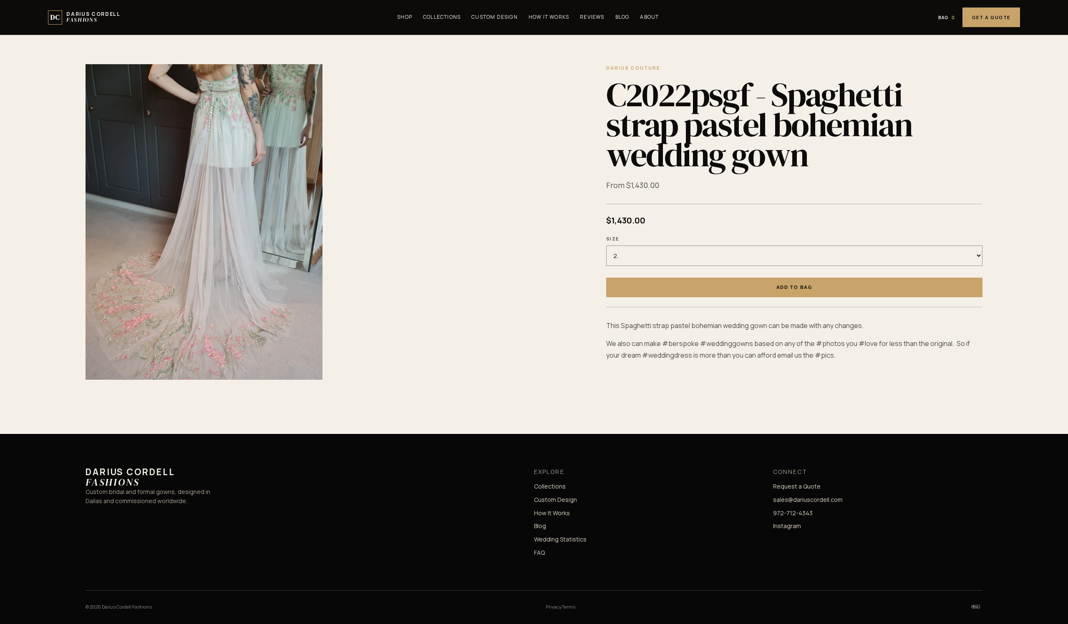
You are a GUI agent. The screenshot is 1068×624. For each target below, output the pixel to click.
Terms (568, 607)
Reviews (592, 16)
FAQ (539, 552)
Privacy (554, 607)
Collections (442, 16)
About (649, 16)
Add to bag (794, 287)
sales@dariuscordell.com (808, 500)
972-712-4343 (793, 513)
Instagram (787, 526)
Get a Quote (991, 17)
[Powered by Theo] (975, 606)
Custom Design (494, 16)
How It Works (549, 16)
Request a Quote (797, 486)
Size (612, 239)
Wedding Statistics (560, 539)
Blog (622, 16)
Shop (404, 16)
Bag (946, 17)
